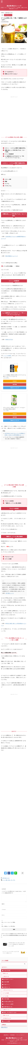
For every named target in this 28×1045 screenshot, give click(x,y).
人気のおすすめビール (8, 990)
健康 (6, 880)
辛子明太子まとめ (7, 1018)
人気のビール (7, 987)
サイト (3, 915)
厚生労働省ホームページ (11, 256)
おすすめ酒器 (7, 1021)
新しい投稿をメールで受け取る (8, 926)
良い (12, 880)
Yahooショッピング (14, 387)
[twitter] (5, 873)
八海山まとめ (6, 976)
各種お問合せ (4, 1027)
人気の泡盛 (6, 999)
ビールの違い (6, 996)
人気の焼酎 (6, 982)
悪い (14, 880)
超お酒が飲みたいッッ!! (14, 6)
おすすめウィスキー (8, 979)
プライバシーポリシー (20, 1034)
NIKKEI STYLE (9, 339)
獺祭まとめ (5, 973)
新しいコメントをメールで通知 (8, 922)
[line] (15, 873)
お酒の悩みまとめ (5, 878)
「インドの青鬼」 (7, 355)
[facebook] (9, 873)
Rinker (8, 377)
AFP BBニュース (10, 593)
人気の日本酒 (7, 970)
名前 (3, 903)
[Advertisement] (14, 113)
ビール (3, 880)
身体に (9, 880)
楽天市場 (15, 384)
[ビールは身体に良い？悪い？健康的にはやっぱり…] (12, 873)
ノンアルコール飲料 (8, 1004)
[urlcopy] (22, 873)
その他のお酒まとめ (8, 1001)
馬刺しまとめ (6, 1015)
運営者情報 (12, 1034)
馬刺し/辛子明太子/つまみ (10, 1012)
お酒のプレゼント (7, 1009)
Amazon (15, 381)
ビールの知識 (6, 993)
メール (3, 909)
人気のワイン (7, 984)
